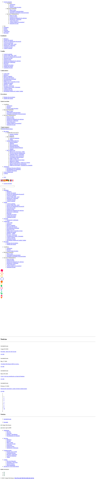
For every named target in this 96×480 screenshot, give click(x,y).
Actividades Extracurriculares (17, 11)
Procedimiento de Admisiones (14, 169)
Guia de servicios (8, 183)
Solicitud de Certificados (15, 19)
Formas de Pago (13, 16)
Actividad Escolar (7, 419)
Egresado (6, 30)
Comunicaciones (7, 450)
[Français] (12, 180)
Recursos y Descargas (9, 85)
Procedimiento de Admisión (13, 435)
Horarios (12, 6)
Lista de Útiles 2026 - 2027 (10, 44)
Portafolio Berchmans (12, 170)
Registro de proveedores (9, 97)
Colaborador (7, 31)
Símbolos (12, 143)
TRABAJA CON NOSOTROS (11, 466)
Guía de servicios (8, 1)
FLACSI (12, 135)
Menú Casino (13, 10)
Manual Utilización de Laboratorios (18, 164)
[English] (2, 180)
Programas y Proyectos (12, 462)
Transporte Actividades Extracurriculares (19, 12)
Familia (5, 28)
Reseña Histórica (14, 142)
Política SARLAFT (14, 158)
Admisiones (12, 4)
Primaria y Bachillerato (12, 434)
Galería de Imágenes (11, 455)
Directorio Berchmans (9, 77)
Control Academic (8, 48)
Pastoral (11, 149)
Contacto (6, 173)
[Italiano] (9, 180)
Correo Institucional (8, 172)
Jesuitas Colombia (14, 134)
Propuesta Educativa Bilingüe (14, 168)
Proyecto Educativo (11, 461)
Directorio (6, 63)
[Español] (4, 180)
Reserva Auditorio (8, 76)
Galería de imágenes (8, 42)
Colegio (5, 459)
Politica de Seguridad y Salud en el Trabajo (20, 162)
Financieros (9, 445)
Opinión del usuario (8, 40)
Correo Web (6, 73)
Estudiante (6, 27)
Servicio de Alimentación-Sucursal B (12, 41)
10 (4, 408)
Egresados (6, 422)
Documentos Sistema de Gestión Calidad (13, 91)
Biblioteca (6, 38)
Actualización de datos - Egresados (12, 87)
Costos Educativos (14, 20)
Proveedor (6, 32)
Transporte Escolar (14, 23)
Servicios (6, 438)
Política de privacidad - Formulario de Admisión (21, 165)
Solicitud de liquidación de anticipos (18, 18)
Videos (11, 139)
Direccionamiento (14, 145)
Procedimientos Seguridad (10, 79)
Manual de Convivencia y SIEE (17, 151)
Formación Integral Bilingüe (16, 147)
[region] (48, 302)
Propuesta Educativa (14, 146)
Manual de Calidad (14, 161)
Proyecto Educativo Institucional (17, 153)
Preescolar (9, 433)
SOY (5, 177)
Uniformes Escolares (8, 65)
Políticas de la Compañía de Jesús (12, 81)
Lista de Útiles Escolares (15, 7)
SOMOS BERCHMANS (13, 141)
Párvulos (9, 431)
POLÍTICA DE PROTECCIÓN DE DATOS (24, 478)
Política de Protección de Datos (17, 160)
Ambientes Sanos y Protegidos (17, 154)
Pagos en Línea (13, 15)
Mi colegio (6, 131)
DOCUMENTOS (11, 150)
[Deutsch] (7, 180)
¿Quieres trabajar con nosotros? (17, 22)
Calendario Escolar (8, 47)
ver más (2, 354)
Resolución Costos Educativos (17, 155)
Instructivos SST (7, 80)
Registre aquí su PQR (12, 451)
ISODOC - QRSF (8, 84)
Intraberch (6, 75)
